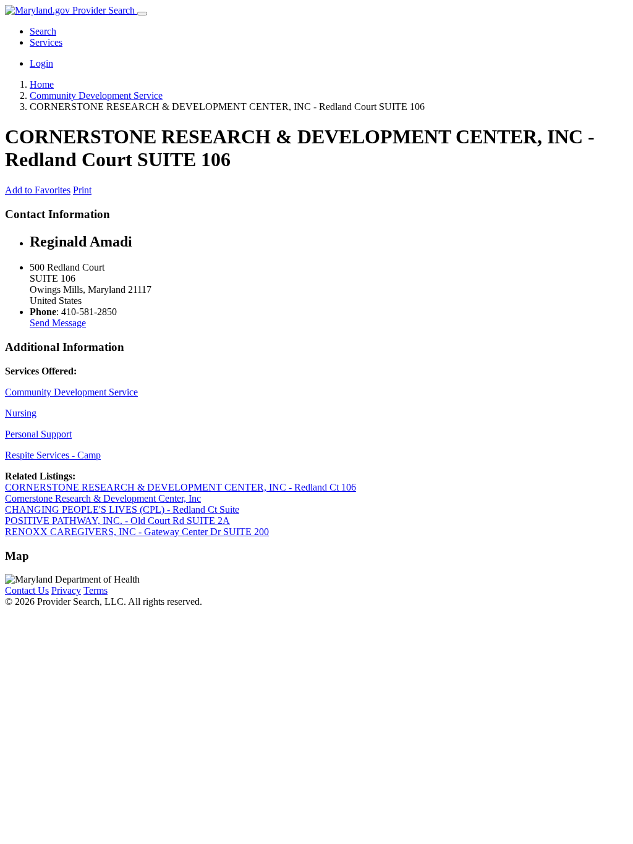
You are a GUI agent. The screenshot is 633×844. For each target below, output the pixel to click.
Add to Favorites (37, 190)
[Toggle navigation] (142, 13)
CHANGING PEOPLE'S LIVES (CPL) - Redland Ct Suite (122, 509)
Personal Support (38, 434)
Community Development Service (71, 392)
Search (43, 31)
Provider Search (103, 10)
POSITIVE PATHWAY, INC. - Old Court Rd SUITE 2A (117, 520)
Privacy (66, 590)
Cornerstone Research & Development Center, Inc (103, 498)
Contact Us (27, 590)
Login (41, 63)
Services (46, 42)
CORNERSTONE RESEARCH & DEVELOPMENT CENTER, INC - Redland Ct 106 (180, 487)
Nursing (20, 413)
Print (82, 190)
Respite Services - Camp (53, 455)
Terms (95, 590)
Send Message (58, 323)
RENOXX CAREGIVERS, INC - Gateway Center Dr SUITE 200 (137, 531)
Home (42, 84)
